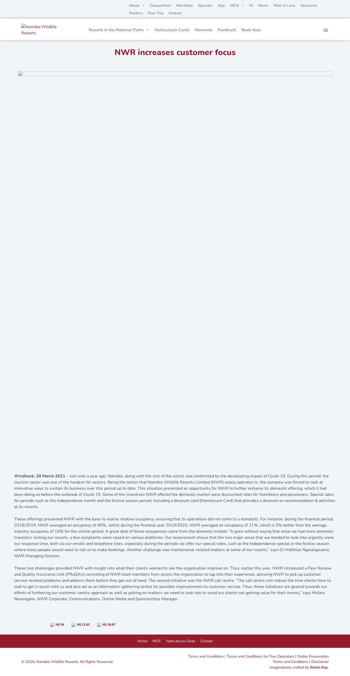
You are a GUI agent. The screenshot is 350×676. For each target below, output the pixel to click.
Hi (251, 5)
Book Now (251, 30)
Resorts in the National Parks (116, 30)
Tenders (136, 13)
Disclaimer (320, 661)
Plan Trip (155, 13)
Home (142, 641)
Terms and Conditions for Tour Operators (260, 656)
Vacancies (308, 5)
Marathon (184, 5)
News (263, 5)
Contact (175, 13)
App (221, 5)
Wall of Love (284, 5)
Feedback (227, 30)
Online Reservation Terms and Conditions (301, 659)
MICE (234, 5)
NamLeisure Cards (172, 30)
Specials (205, 5)
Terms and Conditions (206, 656)
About (134, 5)
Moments (203, 30)
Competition (160, 5)
